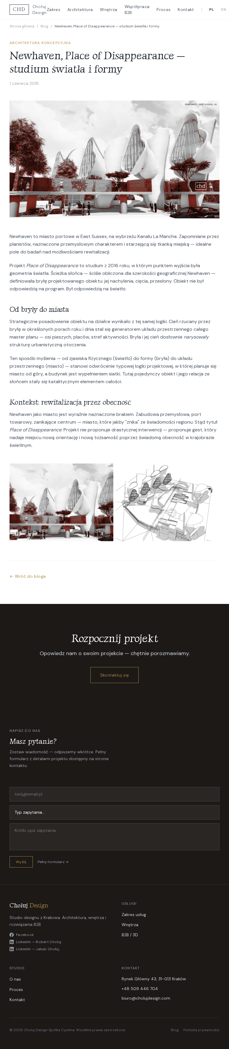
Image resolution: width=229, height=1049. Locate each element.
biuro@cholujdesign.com (146, 998)
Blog (44, 26)
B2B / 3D (130, 934)
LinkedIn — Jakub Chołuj (37, 949)
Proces (164, 9)
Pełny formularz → (53, 861)
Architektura (80, 9)
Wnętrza (108, 9)
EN (223, 9)
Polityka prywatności (201, 1030)
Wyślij (21, 861)
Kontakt (186, 9)
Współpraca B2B (137, 9)
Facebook (25, 934)
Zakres (53, 9)
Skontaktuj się (114, 675)
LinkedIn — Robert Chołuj (38, 942)
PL (211, 9)
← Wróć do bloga (28, 576)
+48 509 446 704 (140, 988)
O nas (15, 979)
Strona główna (22, 26)
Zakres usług (134, 914)
